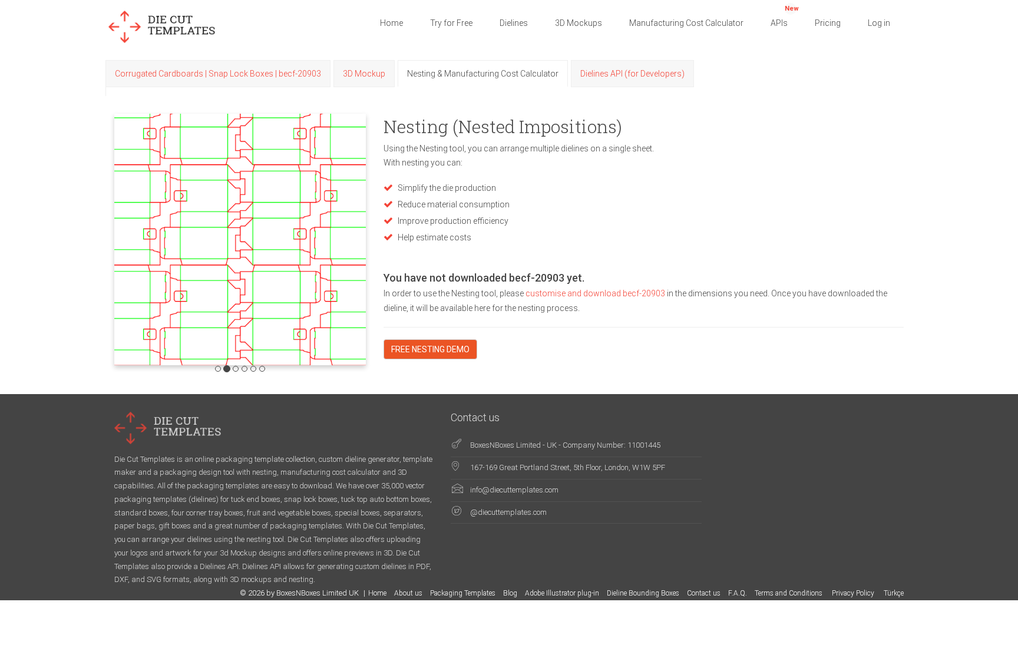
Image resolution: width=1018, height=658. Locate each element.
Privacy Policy (854, 593)
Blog (510, 593)
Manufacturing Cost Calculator (686, 23)
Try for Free (451, 23)
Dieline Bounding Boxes (643, 593)
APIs (785, 16)
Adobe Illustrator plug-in (562, 593)
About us (408, 593)
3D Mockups (578, 23)
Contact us (703, 593)
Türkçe (894, 593)
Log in (879, 23)
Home (391, 23)
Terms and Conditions (789, 593)
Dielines (514, 23)
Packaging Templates (462, 593)
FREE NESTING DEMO (430, 349)
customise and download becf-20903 (596, 293)
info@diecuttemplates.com (514, 489)
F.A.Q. (737, 593)
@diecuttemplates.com (508, 512)
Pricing (828, 23)
